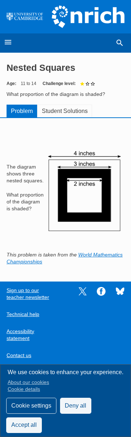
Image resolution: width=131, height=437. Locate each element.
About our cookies (28, 382)
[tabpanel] (65, 194)
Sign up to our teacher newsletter (28, 294)
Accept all (24, 425)
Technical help (23, 314)
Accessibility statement (20, 335)
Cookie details (24, 389)
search (119, 43)
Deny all (75, 405)
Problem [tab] (22, 111)
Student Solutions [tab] (65, 111)
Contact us (19, 355)
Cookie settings (31, 405)
